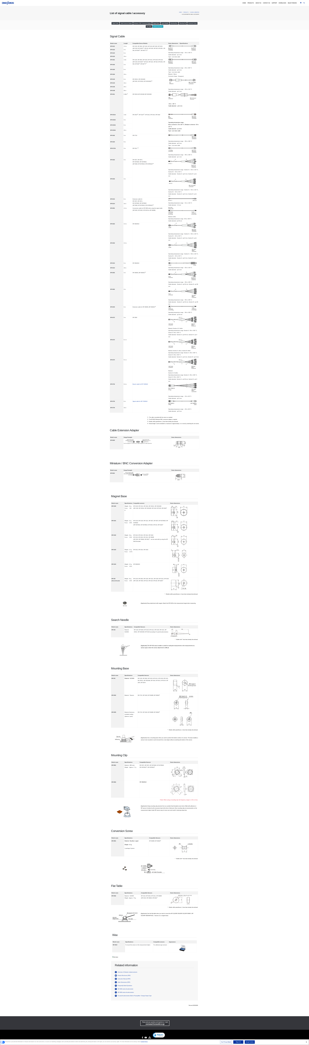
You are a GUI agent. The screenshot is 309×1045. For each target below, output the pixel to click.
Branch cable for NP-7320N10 (140, 384)
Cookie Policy (144, 1041)
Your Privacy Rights (226, 1042)
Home (180, 12)
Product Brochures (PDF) (124, 975)
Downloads (282, 3)
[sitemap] (149, 1038)
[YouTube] (146, 1038)
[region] (154, 1042)
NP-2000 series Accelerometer (125, 989)
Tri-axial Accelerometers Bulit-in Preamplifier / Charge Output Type (135, 995)
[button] (301, 2)
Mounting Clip (183, 23)
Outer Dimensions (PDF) (124, 982)
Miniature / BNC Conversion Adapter (142, 23)
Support (274, 3)
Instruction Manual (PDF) (124, 978)
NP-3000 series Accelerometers (126, 992)
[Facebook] (142, 1038)
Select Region (292, 3)
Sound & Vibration (194, 12)
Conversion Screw (192, 23)
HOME (244, 3)
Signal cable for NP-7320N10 (140, 401)
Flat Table (149, 26)
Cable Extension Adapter (126, 23)
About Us (258, 3)
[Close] (306, 1042)
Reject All (238, 1042)
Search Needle (164, 23)
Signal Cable (115, 23)
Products (251, 3)
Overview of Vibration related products (127, 972)
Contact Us (266, 3)
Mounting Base (173, 23)
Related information (157, 26)
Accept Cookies (250, 1042)
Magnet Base (156, 23)
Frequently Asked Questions (125, 985)
